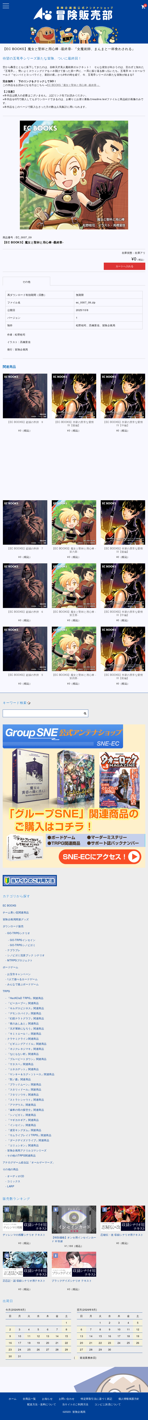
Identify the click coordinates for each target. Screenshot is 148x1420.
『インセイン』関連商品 (21, 1125)
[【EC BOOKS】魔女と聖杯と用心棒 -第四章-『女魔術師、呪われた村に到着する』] (74, 648)
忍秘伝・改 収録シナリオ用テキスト (122, 1234)
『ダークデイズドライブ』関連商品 (28, 1140)
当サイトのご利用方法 (75, 1404)
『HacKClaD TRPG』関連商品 (25, 998)
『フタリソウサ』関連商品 (23, 1094)
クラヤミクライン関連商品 (23, 1038)
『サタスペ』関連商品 (20, 1064)
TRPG (6, 991)
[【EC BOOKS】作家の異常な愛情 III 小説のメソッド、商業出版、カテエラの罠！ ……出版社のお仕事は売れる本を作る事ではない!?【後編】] (123, 522)
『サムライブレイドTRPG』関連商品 (29, 1135)
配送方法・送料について (41, 1404)
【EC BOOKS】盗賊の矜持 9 (25, 422)
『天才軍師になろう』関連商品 (25, 1028)
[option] (74, 175)
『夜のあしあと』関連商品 (23, 1023)
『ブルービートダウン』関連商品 (27, 1059)
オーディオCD (15, 1176)
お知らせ (47, 1398)
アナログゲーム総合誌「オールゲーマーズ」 (29, 1162)
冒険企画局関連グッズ (16, 919)
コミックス (13, 1181)
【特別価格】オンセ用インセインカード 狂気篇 (74, 1239)
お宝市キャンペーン (19, 974)
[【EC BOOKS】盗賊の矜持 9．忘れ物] (25, 395)
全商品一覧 (29, 1398)
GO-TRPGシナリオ (18, 933)
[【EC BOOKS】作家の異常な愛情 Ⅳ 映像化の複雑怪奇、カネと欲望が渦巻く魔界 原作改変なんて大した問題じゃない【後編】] (74, 395)
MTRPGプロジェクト (20, 960)
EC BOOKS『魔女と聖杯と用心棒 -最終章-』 (73, 85)
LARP (10, 1186)
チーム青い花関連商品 (16, 912)
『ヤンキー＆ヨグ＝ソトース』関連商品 (30, 1074)
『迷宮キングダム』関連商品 (24, 1130)
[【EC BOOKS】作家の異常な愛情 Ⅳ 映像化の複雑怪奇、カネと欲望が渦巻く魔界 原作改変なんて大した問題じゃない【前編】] (123, 459)
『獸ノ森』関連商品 (19, 1079)
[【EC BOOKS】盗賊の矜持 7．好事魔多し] (25, 522)
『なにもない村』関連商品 (23, 1054)
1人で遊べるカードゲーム (22, 979)
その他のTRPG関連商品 (21, 1155)
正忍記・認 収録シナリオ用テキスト (24, 1280)
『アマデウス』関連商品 (21, 1104)
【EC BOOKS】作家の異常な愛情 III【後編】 (124, 549)
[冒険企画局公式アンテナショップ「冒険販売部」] (74, 19)
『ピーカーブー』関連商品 (23, 1003)
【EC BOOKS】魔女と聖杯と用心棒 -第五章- (74, 613)
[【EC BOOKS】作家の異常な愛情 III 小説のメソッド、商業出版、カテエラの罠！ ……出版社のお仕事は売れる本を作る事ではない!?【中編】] (123, 585)
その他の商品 (10, 1169)
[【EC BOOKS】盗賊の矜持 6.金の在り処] (25, 585)
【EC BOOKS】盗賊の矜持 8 (25, 485)
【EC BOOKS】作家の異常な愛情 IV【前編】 (124, 486)
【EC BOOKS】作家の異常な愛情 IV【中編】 (124, 423)
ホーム (13, 1398)
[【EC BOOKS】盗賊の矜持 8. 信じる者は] (25, 459)
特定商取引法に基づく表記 (96, 1398)
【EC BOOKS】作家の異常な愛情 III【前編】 (124, 676)
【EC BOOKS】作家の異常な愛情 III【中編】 (124, 613)
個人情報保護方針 (128, 1398)
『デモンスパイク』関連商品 (24, 1013)
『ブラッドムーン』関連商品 (24, 1084)
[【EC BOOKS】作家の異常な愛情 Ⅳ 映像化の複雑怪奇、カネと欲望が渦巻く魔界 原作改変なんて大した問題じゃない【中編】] (123, 395)
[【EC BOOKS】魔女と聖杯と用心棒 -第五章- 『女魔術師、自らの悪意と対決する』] (74, 585)
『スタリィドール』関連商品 (24, 1089)
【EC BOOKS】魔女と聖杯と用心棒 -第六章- (74, 549)
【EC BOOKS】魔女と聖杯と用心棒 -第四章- (74, 676)
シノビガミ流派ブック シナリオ (26, 955)
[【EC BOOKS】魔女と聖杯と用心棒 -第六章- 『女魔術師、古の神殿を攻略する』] (74, 522)
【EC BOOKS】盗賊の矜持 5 (25, 675)
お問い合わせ (67, 1398)
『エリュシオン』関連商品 (23, 1145)
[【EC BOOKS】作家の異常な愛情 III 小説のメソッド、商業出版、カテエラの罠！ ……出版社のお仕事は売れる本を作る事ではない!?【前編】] (123, 648)
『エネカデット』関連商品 (23, 1069)
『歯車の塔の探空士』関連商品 (25, 1109)
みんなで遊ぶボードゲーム (23, 984)
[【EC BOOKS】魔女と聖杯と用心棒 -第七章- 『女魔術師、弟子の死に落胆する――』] (74, 459)
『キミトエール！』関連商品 (24, 1033)
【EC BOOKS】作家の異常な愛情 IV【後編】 (75, 423)
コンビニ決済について (108, 1404)
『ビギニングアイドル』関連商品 (27, 1043)
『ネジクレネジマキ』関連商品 (25, 1049)
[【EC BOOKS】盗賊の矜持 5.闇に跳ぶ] (25, 648)
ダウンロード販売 (13, 926)
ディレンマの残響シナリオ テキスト (24, 1234)
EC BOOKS (9, 905)
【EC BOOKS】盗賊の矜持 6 (25, 611)
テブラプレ (13, 950)
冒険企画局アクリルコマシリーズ (27, 1150)
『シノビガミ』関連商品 (21, 1115)
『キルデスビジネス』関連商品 (25, 1008)
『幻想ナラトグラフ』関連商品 (25, 1018)
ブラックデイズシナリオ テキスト (72, 1280)
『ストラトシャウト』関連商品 (25, 1099)
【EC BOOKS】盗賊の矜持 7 (25, 548)
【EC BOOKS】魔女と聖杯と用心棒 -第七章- (74, 486)
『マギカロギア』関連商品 (23, 1120)
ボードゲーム (10, 967)
